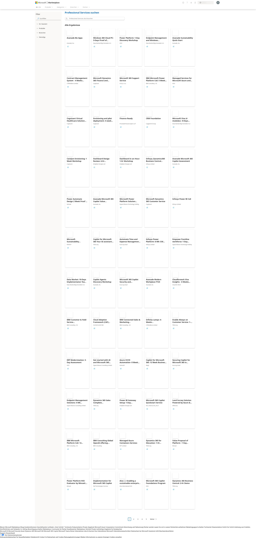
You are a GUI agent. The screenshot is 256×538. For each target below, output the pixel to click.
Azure (22, 531)
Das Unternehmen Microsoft (103, 531)
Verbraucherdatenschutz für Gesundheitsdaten (15, 537)
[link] (77, 47)
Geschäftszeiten (42, 527)
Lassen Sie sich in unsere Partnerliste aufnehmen (170, 527)
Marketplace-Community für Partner (55, 529)
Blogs (22, 527)
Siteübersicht (35, 537)
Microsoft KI (4, 531)
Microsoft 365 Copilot (51, 531)
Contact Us (43, 537)
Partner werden (149, 527)
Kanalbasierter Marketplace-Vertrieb (79, 529)
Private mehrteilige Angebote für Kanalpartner (106, 529)
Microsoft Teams (64, 531)
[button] (66, 18)
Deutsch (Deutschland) (7, 533)
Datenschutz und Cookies (55, 537)
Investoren (152, 531)
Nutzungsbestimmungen (72, 537)
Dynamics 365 (29, 531)
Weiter (152, 519)
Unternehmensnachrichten (121, 531)
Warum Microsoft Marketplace (10, 527)
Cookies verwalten (116, 537)
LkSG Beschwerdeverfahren (165, 531)
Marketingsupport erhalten (195, 527)
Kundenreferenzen (31, 527)
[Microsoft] (40, 2)
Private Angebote (88, 527)
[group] (68, 46)
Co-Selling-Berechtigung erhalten (31, 529)
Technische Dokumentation (73, 527)
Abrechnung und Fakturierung (133, 527)
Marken (83, 537)
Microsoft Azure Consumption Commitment (109, 527)
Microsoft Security (14, 531)
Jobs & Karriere (89, 531)
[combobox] (95, 18)
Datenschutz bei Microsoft (139, 531)
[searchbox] (50, 18)
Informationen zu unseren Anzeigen (97, 537)
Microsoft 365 (39, 531)
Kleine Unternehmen (77, 531)
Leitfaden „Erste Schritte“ (56, 527)
